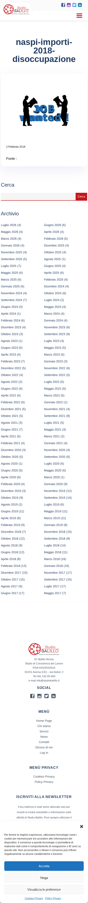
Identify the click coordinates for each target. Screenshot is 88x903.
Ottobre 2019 (9, 497)
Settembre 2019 (54, 497)
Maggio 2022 (52, 388)
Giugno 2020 (9, 470)
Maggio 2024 (52, 306)
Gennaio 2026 (10, 245)
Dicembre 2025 (54, 245)
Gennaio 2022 (53, 402)
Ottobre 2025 (53, 252)
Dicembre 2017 (11, 572)
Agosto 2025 (52, 259)
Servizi (44, 731)
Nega (44, 878)
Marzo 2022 (52, 395)
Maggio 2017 (52, 593)
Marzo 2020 (52, 477)
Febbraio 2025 (53, 279)
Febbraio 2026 (53, 238)
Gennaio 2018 (53, 565)
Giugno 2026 (52, 225)
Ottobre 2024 (53, 293)
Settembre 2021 (54, 416)
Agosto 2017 (9, 586)
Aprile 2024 (8, 313)
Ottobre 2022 (9, 375)
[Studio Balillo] (16, 15)
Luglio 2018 (51, 545)
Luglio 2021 (51, 422)
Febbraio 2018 (10, 565)
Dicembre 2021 (11, 409)
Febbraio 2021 (10, 443)
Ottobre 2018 (9, 538)
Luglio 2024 (51, 300)
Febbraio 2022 (10, 402)
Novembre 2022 (54, 368)
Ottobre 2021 (9, 416)
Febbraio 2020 (10, 484)
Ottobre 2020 (9, 456)
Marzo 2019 (52, 518)
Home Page (44, 720)
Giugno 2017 (9, 593)
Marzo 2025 (9, 279)
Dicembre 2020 (11, 450)
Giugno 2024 (9, 306)
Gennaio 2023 (53, 361)
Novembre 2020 (54, 450)
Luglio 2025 (8, 266)
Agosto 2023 (9, 341)
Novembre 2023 (54, 327)
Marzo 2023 (52, 354)
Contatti (44, 742)
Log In (44, 752)
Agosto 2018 (9, 545)
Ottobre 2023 (9, 334)
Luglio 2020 (51, 463)
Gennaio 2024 (53, 320)
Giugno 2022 (9, 388)
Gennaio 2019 (53, 525)
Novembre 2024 (11, 293)
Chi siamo (44, 726)
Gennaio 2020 (53, 484)
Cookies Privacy (34, 898)
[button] (81, 826)
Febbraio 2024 (10, 320)
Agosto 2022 (9, 381)
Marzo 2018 (52, 559)
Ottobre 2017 (9, 579)
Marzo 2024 (52, 313)
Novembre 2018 (54, 531)
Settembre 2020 (54, 456)
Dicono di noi (44, 747)
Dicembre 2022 (11, 368)
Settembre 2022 (54, 375)
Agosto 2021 (9, 422)
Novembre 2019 (54, 491)
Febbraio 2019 (10, 525)
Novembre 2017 (54, 572)
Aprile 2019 (8, 518)
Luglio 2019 (51, 504)
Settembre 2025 (11, 259)
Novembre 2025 (11, 252)
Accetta (44, 866)
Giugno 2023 (9, 347)
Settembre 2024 (11, 300)
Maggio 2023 (52, 347)
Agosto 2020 (9, 463)
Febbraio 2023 (10, 361)
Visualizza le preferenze (44, 889)
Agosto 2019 (9, 504)
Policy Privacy (53, 898)
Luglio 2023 (51, 341)
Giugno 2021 (9, 429)
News (44, 736)
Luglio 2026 (8, 225)
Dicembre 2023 (11, 327)
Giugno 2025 (52, 266)
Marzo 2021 (52, 436)
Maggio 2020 (52, 470)
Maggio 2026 (9, 231)
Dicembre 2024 (54, 286)
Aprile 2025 (51, 272)
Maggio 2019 (52, 511)
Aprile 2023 (8, 354)
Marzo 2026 (9, 238)
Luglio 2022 (51, 381)
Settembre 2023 (54, 334)
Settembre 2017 (54, 579)
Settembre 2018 (54, 538)
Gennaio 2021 (53, 443)
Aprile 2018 (8, 559)
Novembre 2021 (54, 409)
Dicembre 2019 (11, 491)
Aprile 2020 (8, 477)
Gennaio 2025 (10, 286)
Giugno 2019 (9, 511)
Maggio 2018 (52, 552)
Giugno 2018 (9, 552)
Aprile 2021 (8, 436)
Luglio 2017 (51, 586)
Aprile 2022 (8, 395)
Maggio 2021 (52, 429)
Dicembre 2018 (11, 531)
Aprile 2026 (51, 231)
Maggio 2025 (9, 272)
